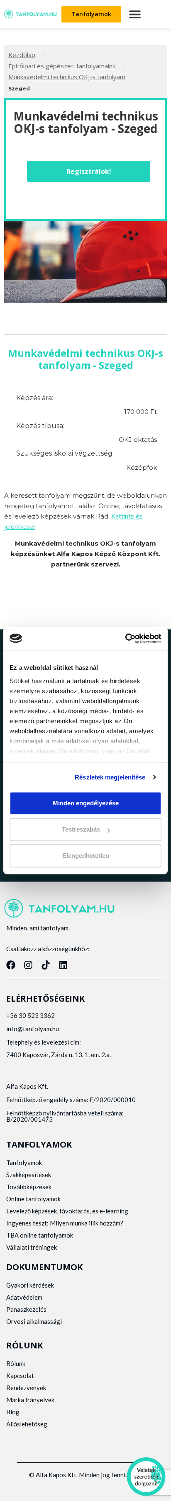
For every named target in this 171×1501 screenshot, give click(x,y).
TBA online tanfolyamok (39, 1235)
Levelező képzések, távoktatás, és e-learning (67, 1211)
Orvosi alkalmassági (34, 1321)
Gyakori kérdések (30, 1285)
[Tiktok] (45, 965)
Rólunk (15, 1363)
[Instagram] (28, 965)
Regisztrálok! (88, 171)
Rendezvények (26, 1387)
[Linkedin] (63, 965)
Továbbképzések (28, 1186)
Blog (13, 1412)
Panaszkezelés (26, 1309)
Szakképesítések (28, 1174)
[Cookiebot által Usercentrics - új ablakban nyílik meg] (125, 638)
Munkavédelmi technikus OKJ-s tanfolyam (66, 77)
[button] (134, 14)
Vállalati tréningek (31, 1247)
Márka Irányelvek (30, 1399)
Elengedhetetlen (85, 856)
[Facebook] (10, 965)
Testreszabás (81, 829)
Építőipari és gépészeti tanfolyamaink (61, 66)
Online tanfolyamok (33, 1199)
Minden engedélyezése (86, 803)
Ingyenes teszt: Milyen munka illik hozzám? (64, 1223)
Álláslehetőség (26, 1424)
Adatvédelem (24, 1297)
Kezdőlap (21, 54)
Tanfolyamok (24, 1162)
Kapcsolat (20, 1375)
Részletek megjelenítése (110, 777)
